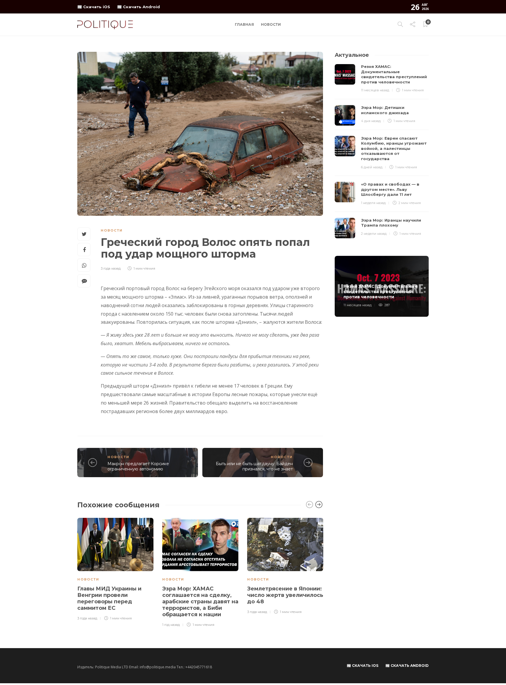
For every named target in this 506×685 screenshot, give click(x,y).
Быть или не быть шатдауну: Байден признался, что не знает (254, 466)
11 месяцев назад (375, 90)
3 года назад (111, 268)
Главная (244, 24)
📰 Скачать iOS (93, 6)
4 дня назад (371, 121)
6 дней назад (371, 167)
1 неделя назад (373, 203)
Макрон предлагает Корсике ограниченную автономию (138, 466)
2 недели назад (374, 234)
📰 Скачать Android (138, 6)
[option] (115, 570)
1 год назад (171, 625)
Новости (271, 24)
